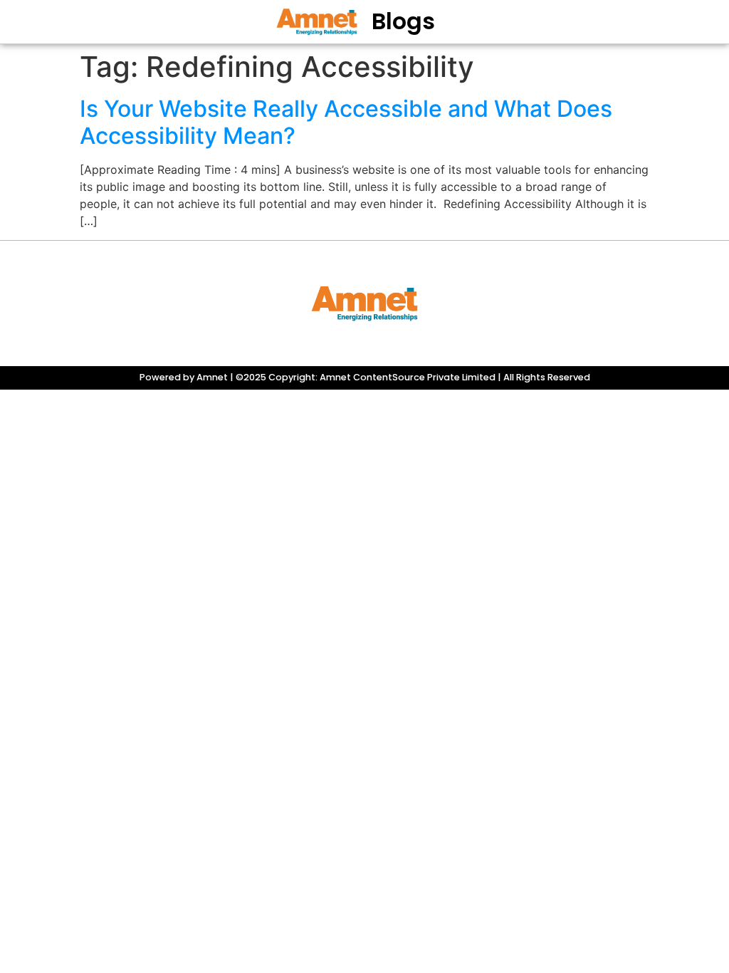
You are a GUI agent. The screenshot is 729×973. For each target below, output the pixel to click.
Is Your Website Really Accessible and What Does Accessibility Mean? (346, 122)
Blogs (403, 21)
